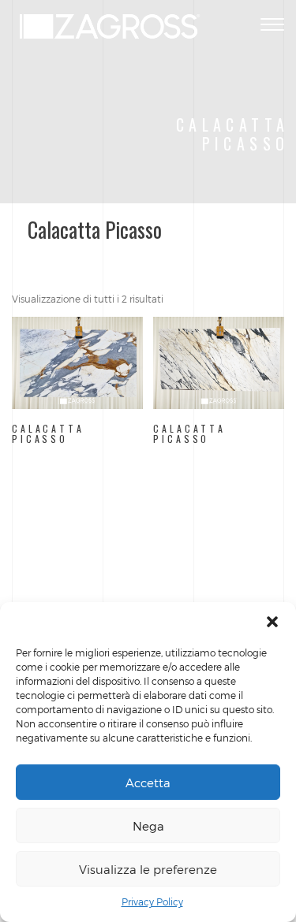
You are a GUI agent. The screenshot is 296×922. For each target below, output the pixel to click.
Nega (148, 826)
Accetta (148, 782)
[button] (272, 622)
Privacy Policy (152, 901)
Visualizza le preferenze (148, 869)
